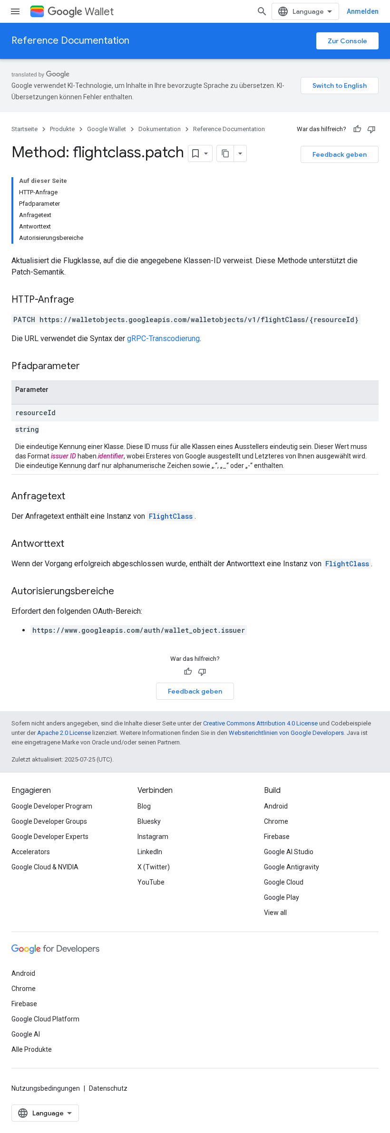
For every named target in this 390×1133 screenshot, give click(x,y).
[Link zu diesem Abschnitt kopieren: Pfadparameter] (89, 366)
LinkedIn (149, 852)
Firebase (277, 836)
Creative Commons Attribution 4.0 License (260, 723)
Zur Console (347, 41)
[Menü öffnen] (15, 11)
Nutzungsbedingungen (45, 1088)
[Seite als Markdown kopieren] (225, 153)
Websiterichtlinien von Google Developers (286, 732)
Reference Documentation (70, 41)
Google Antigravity (291, 867)
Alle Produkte (31, 1049)
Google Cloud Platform (45, 1019)
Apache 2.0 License (64, 732)
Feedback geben (339, 154)
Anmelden (363, 11)
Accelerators (30, 852)
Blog (144, 806)
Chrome (276, 821)
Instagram (152, 836)
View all (275, 912)
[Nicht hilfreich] (371, 129)
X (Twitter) (153, 867)
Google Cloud (283, 882)
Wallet (99, 11)
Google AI (25, 1034)
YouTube (151, 882)
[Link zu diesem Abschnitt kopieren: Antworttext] (73, 544)
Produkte (62, 129)
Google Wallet (106, 129)
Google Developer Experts (49, 836)
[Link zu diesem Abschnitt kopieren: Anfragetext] (74, 497)
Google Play (281, 897)
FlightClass (171, 516)
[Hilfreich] (357, 129)
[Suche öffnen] (262, 11)
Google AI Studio (288, 852)
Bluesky (149, 821)
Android (276, 806)
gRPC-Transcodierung (163, 338)
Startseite (24, 129)
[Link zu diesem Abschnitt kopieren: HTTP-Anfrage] (83, 300)
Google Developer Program (51, 806)
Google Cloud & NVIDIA (44, 867)
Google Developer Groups (49, 821)
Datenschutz (108, 1088)
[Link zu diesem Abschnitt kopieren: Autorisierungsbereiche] (123, 592)
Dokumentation (159, 129)
